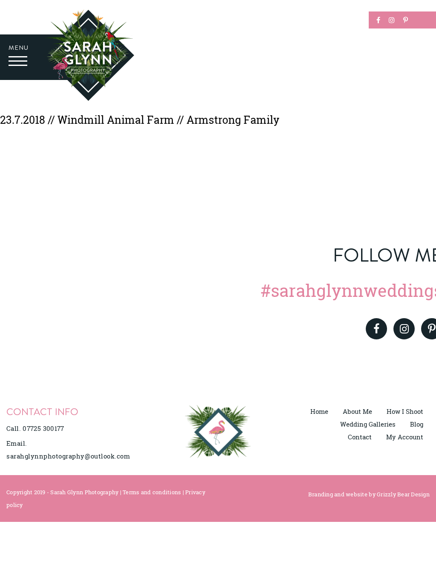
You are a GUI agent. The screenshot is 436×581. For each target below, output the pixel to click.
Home (319, 411)
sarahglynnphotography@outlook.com (68, 456)
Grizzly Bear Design (403, 494)
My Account (404, 437)
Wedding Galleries (368, 424)
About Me (357, 411)
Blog (416, 424)
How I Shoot (405, 411)
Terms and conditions (152, 492)
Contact (360, 437)
